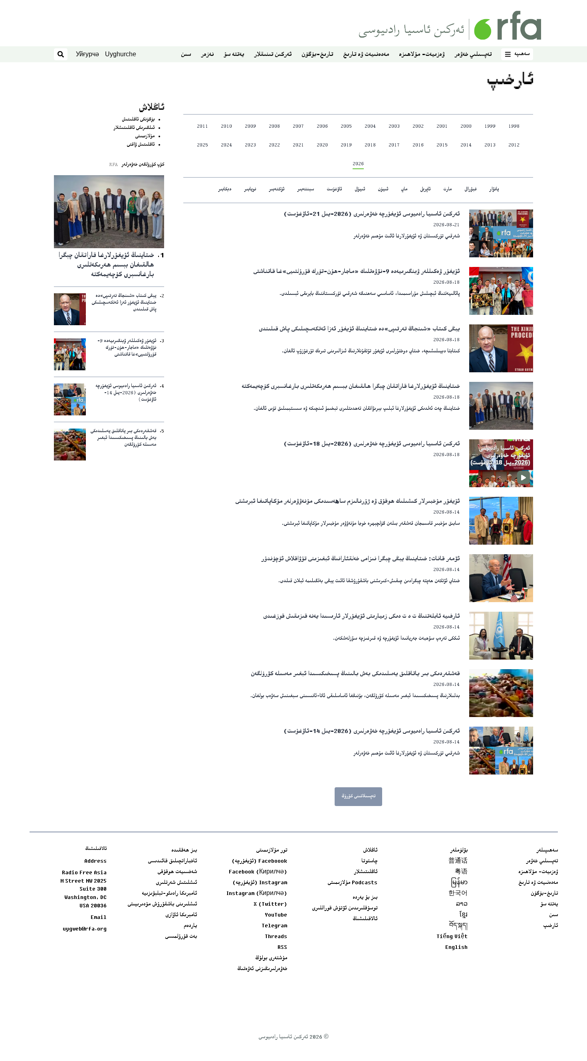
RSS (282, 948)
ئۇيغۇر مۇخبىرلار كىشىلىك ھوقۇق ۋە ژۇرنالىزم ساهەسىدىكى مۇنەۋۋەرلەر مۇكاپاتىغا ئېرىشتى (347, 501)
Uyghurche (120, 54)
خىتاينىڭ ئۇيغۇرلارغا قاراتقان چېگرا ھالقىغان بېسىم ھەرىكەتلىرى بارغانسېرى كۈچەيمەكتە (351, 386)
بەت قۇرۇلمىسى (181, 937)
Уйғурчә (87, 54)
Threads (276, 937)
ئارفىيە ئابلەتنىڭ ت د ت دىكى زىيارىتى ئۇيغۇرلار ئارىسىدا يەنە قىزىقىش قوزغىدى (361, 616)
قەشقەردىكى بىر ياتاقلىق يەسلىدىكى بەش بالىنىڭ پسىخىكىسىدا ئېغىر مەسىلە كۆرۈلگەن (355, 674)
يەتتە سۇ (234, 54)
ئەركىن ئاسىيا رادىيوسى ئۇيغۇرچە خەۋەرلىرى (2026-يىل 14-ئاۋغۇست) (372, 731)
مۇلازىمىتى (145, 136)
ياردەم (190, 926)
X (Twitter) (270, 905)
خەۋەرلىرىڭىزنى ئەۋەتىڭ (262, 969)
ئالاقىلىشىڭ (365, 919)
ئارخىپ (550, 926)
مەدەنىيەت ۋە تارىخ (366, 54)
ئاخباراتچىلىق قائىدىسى (172, 861)
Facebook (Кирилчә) (258, 872)
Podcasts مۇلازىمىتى (352, 883)
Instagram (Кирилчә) (256, 894)
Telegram (274, 926)
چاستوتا (369, 861)
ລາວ (462, 905)
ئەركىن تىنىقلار (273, 54)
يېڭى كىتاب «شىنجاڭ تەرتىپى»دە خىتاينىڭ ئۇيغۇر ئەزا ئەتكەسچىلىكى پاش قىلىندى (359, 329)
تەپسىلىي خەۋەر (473, 54)
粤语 (461, 872)
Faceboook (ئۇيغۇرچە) (259, 861)
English (456, 948)
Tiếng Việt (452, 937)
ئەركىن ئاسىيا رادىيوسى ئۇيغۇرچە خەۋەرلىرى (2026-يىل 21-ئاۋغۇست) (372, 214)
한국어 (458, 894)
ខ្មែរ (464, 915)
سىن (186, 54)
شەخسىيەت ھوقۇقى (177, 872)
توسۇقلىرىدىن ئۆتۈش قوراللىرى (344, 909)
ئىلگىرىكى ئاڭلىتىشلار (134, 128)
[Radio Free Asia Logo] (450, 25)
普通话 (458, 861)
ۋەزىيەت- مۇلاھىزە (421, 54)
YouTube (276, 915)
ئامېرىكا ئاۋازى (181, 915)
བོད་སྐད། (458, 926)
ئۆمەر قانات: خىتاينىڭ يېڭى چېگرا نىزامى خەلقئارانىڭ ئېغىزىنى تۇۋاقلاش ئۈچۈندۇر (360, 559)
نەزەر (207, 54)
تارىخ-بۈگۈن (317, 54)
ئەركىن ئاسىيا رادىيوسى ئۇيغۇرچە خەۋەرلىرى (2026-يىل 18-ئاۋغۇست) (372, 444)
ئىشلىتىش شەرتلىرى (176, 883)
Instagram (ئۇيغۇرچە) (259, 883)
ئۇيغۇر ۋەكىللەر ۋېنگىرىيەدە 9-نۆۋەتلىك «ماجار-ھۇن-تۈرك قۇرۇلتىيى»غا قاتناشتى (356, 272)
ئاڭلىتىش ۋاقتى (141, 145)
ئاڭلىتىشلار (365, 872)
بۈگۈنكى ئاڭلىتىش (138, 120)
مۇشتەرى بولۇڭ (271, 958)
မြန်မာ (459, 883)
